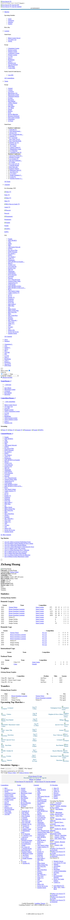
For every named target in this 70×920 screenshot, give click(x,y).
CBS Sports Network (14, 247)
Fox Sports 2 (11, 257)
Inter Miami (25, 813)
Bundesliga (11, 59)
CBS (9, 242)
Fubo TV (56, 790)
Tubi (9, 325)
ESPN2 (10, 248)
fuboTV (10, 263)
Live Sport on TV (59, 885)
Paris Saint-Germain (14, 117)
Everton (10, 98)
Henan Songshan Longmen (17, 609)
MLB (55, 889)
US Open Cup (12, 39)
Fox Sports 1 (11, 253)
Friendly (34, 664)
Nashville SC (13, 129)
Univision (11, 276)
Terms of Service (24, 772)
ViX (9, 328)
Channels (7, 184)
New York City (26, 821)
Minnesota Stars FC (15, 170)
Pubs (55, 874)
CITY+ (10, 294)
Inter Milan (11, 106)
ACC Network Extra (14, 279)
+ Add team (7, 384)
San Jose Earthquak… (15, 160)
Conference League (13, 53)
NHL (62, 887)
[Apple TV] (19, 430)
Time (11, 374)
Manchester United (13, 95)
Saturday (10, 22)
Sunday (10, 24)
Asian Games (36, 662)
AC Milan (11, 108)
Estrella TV (11, 297)
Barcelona (11, 99)
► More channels (6, 534)
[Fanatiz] (34, 430)
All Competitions (9, 78)
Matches (6, 12)
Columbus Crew (27, 835)
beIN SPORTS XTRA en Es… (13, 486)
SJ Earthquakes (26, 843)
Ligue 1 (10, 61)
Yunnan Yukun (14, 572)
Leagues (6, 31)
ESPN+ (10, 255)
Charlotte (24, 817)
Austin (24, 861)
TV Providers (54, 785)
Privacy (56, 867)
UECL (6, 349)
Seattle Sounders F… (16, 175)
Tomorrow (11, 20)
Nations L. (7, 347)
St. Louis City (26, 847)
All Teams (7, 181)
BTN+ (10, 289)
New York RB (26, 822)
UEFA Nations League (11, 419)
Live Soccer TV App (60, 863)
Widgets (56, 864)
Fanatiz (10, 239)
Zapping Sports (12, 333)
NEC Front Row (13, 315)
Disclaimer (57, 869)
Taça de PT (7, 364)
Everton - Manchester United (55, 832)
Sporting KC (26, 863)
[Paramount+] (27, 430)
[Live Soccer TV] (6, 1)
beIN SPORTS (12, 240)
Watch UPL (11, 330)
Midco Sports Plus (13, 310)
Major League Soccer (14, 38)
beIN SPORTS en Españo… (16, 261)
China (15, 664)
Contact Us (57, 882)
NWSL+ (10, 317)
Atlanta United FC (15, 147)
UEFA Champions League (12, 411)
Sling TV (56, 788)
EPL (5, 354)
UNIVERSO (12, 273)
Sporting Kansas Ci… (16, 178)
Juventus (10, 104)
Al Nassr (10, 121)
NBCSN (10, 270)
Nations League (12, 51)
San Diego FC (14, 172)
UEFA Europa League (10, 418)
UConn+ (10, 327)
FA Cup (44, 632)
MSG (9, 314)
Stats (2, 586)
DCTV (10, 296)
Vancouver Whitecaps (24, 838)
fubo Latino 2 (12, 304)
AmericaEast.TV (13, 283)
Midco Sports (12, 309)
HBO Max (11, 305)
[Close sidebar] (1, 560)
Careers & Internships (60, 871)
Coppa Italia (11, 68)
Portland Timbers (14, 168)
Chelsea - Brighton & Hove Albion (58, 806)
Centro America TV (14, 292)
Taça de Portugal (13, 64)
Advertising (57, 866)
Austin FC (13, 177)
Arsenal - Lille (58, 845)
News (6, 339)
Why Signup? (28, 768)
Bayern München (13, 114)
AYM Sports (11, 284)
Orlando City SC (14, 142)
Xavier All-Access (13, 332)
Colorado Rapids (14, 165)
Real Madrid (11, 101)
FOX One (11, 302)
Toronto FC (13, 144)
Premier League (12, 55)
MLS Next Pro (12, 312)
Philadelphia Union (15, 149)
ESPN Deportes (12, 252)
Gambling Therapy (39, 903)
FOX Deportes (12, 274)
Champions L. (8, 344)
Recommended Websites (58, 876)
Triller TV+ (11, 323)
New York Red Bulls (15, 141)
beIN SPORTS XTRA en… (41, 841)
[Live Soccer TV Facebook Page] (58, 850)
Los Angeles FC (14, 159)
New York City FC (14, 139)
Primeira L (7, 362)
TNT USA (11, 322)
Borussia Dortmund (13, 116)
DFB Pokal (11, 66)
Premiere (10, 318)
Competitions (5, 398)
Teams (6, 81)
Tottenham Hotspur (13, 96)
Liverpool (11, 91)
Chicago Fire (13, 133)
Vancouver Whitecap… (16, 155)
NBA (55, 887)
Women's (7, 341)
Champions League (13, 48)
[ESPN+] (41, 430)
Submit (21, 768)
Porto (9, 112)
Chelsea (10, 90)
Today (10, 19)
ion (9, 307)
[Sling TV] (11, 430)
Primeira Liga (12, 63)
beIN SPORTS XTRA (14, 286)
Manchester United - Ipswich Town (56, 813)
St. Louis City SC (14, 164)
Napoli (10, 109)
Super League (40, 607)
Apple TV (11, 258)
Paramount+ (11, 260)
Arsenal (10, 88)
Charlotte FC (13, 136)
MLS (5, 351)
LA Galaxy (13, 173)
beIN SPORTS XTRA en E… (17, 288)
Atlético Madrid (12, 103)
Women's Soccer (58, 861)
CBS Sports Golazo (13, 291)
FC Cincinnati (13, 137)
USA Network (12, 266)
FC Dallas (12, 162)
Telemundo (11, 271)
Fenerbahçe (11, 119)
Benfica (10, 111)
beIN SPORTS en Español (12, 460)
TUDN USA (12, 265)
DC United (13, 146)
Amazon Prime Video (14, 281)
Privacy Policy (12, 772)
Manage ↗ (8, 381)
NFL (59, 887)
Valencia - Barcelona (60, 835)
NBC (9, 245)
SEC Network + (12, 320)
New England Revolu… (16, 134)
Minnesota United (28, 853)
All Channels (8, 336)
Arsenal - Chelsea (59, 837)
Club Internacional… (15, 131)
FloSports (11, 301)
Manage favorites (7, 377)
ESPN (10, 244)
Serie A (10, 58)
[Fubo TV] (4, 430)
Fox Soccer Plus (12, 250)
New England (26, 816)
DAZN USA (12, 268)
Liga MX (10, 75)
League (5, 374)
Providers (56, 872)
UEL (5, 346)
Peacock (10, 278)
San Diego (26, 855)
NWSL (10, 41)
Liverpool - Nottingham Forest (56, 803)
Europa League (12, 50)
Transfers (3, 590)
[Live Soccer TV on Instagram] (58, 856)
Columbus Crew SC (16, 152)
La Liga (10, 56)
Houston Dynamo (14, 157)
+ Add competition (9, 401)
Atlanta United (27, 829)
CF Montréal (13, 151)
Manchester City (13, 93)
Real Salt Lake (13, 167)
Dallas (24, 845)
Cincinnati (25, 819)
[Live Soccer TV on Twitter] (58, 853)
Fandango (11, 299)
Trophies (3, 588)
